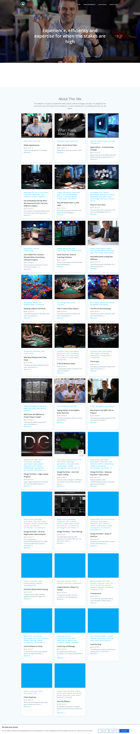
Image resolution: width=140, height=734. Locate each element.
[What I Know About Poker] (70, 125)
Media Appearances (89, 4)
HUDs (68, 353)
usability (70, 466)
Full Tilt (37, 192)
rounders (67, 642)
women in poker (29, 353)
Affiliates (93, 248)
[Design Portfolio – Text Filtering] (70, 504)
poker (30, 141)
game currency (72, 640)
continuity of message (63, 638)
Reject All (113, 731)
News (73, 248)
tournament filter (62, 525)
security (92, 201)
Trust (101, 589)
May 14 (98, 415)
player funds (36, 194)
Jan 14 (98, 647)
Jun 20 (64, 649)
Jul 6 (31, 592)
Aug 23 (32, 262)
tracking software (73, 357)
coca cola (67, 636)
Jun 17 (64, 260)
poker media (36, 141)
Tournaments (72, 199)
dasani (73, 638)
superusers (60, 697)
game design (37, 462)
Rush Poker (68, 583)
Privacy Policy (114, 4)
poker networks (109, 253)
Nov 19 (98, 152)
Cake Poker (100, 583)
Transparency (94, 589)
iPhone (99, 141)
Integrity (59, 192)
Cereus (107, 583)
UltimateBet (68, 697)
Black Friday (27, 192)
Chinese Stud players (100, 636)
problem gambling (71, 194)
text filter (76, 523)
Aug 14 (32, 420)
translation (74, 642)
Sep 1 (31, 362)
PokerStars (27, 197)
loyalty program (38, 464)
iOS (96, 141)
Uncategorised (61, 359)
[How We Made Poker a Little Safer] (70, 177)
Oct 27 (98, 364)
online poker (61, 141)
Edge (35, 460)
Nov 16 (32, 479)
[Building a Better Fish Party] (36, 287)
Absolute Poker (61, 691)
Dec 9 (97, 596)
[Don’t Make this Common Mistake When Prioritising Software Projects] (36, 233)
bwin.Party (68, 581)
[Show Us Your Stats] (103, 177)
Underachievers (77, 583)
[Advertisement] (70, 75)
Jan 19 (31, 148)
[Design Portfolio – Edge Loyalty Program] (36, 444)
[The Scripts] (103, 335)
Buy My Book (102, 4)
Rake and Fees (37, 302)
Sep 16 (98, 207)
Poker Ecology (94, 199)
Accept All (124, 731)
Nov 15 (98, 477)
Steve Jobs (112, 141)
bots (101, 192)
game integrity (94, 194)
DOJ (33, 192)
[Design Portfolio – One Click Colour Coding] (70, 444)
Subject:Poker (109, 587)
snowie (97, 640)
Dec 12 (65, 366)
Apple (92, 141)
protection (34, 197)
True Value (60, 304)
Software (105, 141)
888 (91, 581)
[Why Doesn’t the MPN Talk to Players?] (103, 390)
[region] (70, 729)
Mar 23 (65, 311)
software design (62, 199)
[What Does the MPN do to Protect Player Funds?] (36, 390)
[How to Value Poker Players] (70, 287)
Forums (92, 406)
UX (44, 470)
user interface (38, 470)
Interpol (59, 695)
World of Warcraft (105, 640)
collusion (106, 192)
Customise (103, 731)
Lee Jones (108, 585)
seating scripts (94, 355)
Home (78, 4)
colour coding (61, 460)
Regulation (42, 197)
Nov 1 (64, 534)
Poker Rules (103, 199)
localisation (60, 642)
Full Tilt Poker (44, 192)
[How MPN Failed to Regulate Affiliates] (103, 233)
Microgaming (67, 192)
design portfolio (29, 460)
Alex (26, 148)
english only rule (62, 640)
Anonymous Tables (63, 351)
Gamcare (26, 581)
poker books (74, 141)
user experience (95, 143)
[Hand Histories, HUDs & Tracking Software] (70, 233)
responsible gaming (70, 197)
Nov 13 (32, 537)
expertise (26, 691)
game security (104, 194)
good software (28, 248)
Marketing (93, 250)
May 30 (65, 415)
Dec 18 (32, 208)
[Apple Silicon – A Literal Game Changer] (103, 125)
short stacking (103, 304)
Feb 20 (65, 592)
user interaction (28, 470)
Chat (58, 406)
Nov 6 (64, 208)
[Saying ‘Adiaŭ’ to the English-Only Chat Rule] (70, 390)
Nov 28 (32, 311)
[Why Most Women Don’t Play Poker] (36, 335)
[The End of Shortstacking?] (103, 287)
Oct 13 (31, 649)
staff (34, 693)
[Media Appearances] (36, 125)
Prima (63, 194)
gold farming (101, 638)
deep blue (93, 638)
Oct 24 (31, 700)
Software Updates (76, 250)
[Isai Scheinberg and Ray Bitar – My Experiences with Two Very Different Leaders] (36, 177)
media (25, 141)
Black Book (70, 691)
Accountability (94, 192)
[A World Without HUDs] (70, 335)
